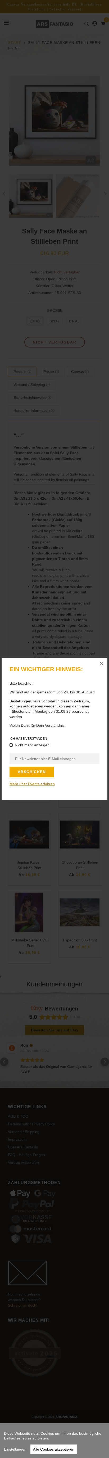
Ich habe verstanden (28, 739)
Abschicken (32, 772)
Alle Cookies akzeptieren (53, 1449)
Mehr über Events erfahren (32, 784)
